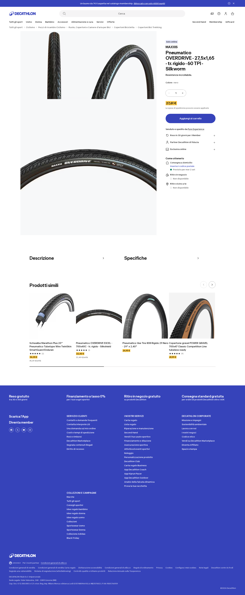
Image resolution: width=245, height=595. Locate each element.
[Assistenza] (219, 13)
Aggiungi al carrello (190, 118)
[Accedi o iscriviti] (225, 13)
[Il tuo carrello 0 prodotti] (232, 13)
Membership (215, 22)
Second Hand (199, 22)
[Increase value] (182, 93)
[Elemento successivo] (212, 284)
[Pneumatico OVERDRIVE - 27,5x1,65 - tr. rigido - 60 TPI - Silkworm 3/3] (88, 167)
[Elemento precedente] (203, 284)
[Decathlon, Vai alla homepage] (22, 14)
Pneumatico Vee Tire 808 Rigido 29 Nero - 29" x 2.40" (145, 345)
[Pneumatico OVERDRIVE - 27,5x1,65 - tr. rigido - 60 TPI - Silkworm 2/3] (54, 65)
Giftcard (229, 22)
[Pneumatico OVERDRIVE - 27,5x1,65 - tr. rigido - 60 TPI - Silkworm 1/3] (122, 65)
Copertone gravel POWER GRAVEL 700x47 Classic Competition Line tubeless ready (188, 346)
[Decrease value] (169, 93)
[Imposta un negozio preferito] (212, 13)
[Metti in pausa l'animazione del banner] (229, 3)
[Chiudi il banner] (233, 3)
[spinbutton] (175, 93)
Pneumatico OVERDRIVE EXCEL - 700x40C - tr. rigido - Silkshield (94, 345)
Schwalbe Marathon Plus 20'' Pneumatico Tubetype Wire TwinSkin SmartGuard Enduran (50, 346)
